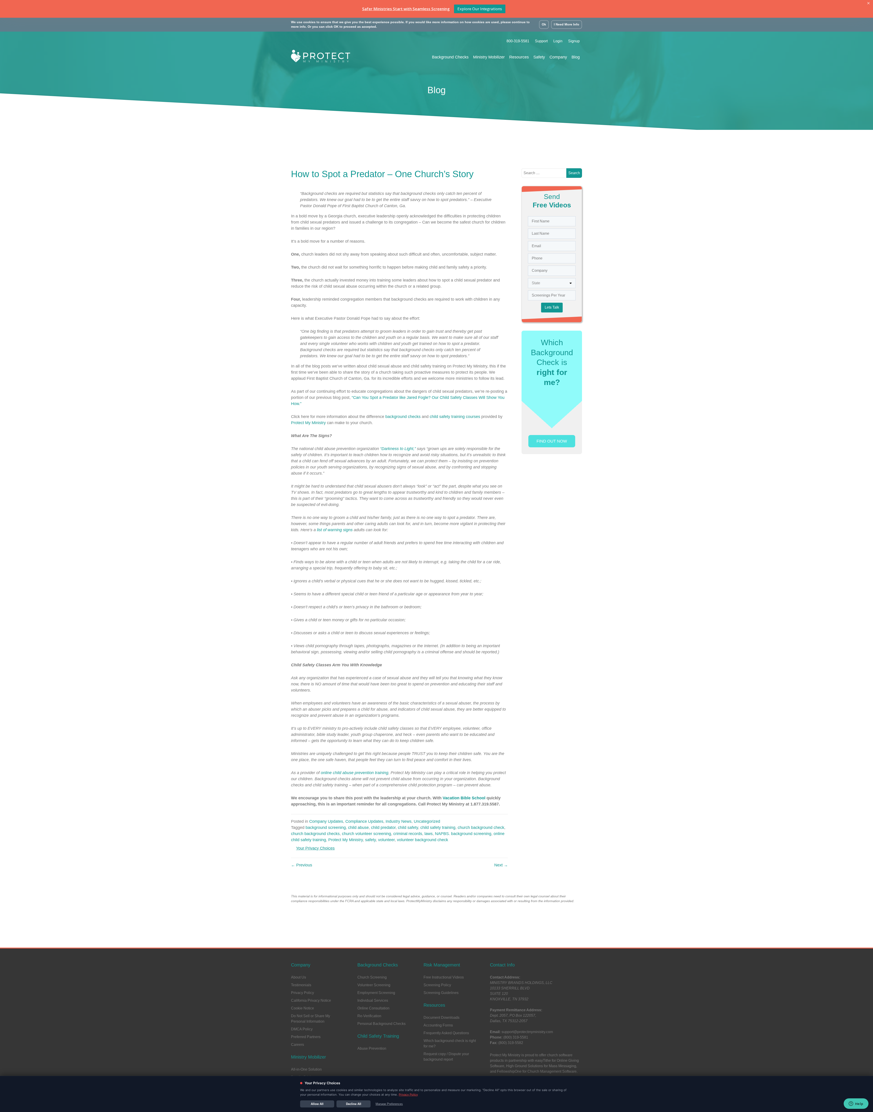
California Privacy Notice (311, 1000)
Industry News (398, 821)
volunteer (386, 840)
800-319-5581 (518, 41)
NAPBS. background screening (463, 833)
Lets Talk (552, 307)
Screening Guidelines (441, 993)
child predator (383, 827)
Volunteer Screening (373, 985)
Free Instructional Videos (444, 977)
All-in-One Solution (306, 1069)
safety (370, 840)
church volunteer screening (366, 833)
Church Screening (372, 977)
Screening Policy (437, 985)
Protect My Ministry (345, 840)
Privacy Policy (302, 993)
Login (557, 41)
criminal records (407, 833)
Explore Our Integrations (479, 8)
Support (541, 41)
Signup (574, 41)
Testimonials (301, 985)
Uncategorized (427, 821)
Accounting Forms (438, 1025)
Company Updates (326, 821)
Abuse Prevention (371, 1048)
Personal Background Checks (381, 1024)
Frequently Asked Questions (446, 1033)
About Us (298, 977)
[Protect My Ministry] (320, 57)
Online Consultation (373, 1008)
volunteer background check (422, 840)
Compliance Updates (364, 821)
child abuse (358, 827)
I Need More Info (566, 24)
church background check (481, 827)
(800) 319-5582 (510, 1043)
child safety (408, 827)
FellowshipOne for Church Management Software (537, 1071)
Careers (297, 1045)
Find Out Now (552, 441)
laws (428, 833)
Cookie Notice (302, 1008)
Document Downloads (441, 1017)
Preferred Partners (306, 1037)
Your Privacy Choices (315, 848)
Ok (544, 24)
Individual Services (372, 1000)
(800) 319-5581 (515, 1037)
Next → (501, 865)
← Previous (301, 865)
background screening (326, 827)
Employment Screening (376, 993)
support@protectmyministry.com (527, 1032)
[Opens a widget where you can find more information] (855, 1104)
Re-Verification (369, 1016)
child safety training (437, 827)
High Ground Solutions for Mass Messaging (541, 1066)
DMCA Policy (302, 1029)
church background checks (315, 833)
